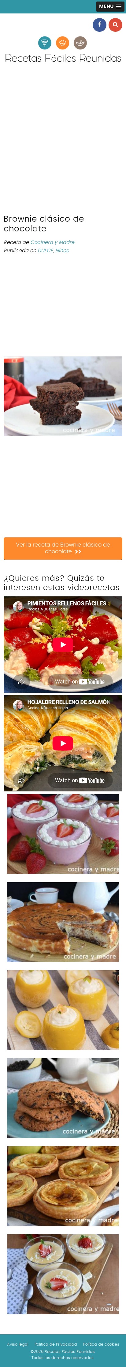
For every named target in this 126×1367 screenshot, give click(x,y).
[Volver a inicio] (63, 63)
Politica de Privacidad (56, 1345)
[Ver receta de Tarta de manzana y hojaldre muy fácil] (63, 1186)
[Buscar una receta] (115, 25)
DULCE (45, 250)
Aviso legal (17, 1345)
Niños (62, 250)
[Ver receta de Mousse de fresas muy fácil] (63, 834)
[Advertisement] (63, 142)
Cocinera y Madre (52, 242)
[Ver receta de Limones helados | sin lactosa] (63, 1010)
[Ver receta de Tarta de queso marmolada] (63, 922)
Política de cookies (101, 1345)
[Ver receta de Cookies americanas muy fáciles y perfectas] (63, 1098)
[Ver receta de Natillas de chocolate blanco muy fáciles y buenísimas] (63, 1274)
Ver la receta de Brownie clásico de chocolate (63, 548)
